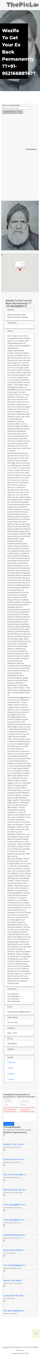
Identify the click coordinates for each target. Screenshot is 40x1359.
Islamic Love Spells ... (13, 1280)
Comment (9, 1124)
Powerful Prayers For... (14, 1159)
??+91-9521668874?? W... (14, 1205)
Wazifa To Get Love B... (14, 1144)
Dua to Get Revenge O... (14, 1175)
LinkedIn (11, 1079)
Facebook (11, 1062)
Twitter (10, 1068)
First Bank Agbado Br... (14, 1311)
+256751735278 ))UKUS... (14, 1235)
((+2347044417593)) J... (14, 1250)
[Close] (22, 263)
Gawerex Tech (23, 1353)
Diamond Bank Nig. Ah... (14, 1190)
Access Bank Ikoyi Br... (13, 1296)
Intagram (11, 1074)
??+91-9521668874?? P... (14, 1220)
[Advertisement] (20, 185)
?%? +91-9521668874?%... (14, 1265)
